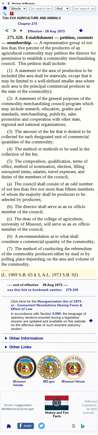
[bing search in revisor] (82, 427)
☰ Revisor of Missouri (20, 3)
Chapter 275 (27, 24)
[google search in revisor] (73, 426)
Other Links (20, 347)
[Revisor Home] (8, 427)
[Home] (5, 8)
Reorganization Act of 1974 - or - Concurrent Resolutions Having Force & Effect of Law (47, 305)
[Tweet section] (41, 428)
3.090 (56, 314)
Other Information (26, 338)
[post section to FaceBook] (25, 428)
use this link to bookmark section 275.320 (42, 290)
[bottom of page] (81, 31)
